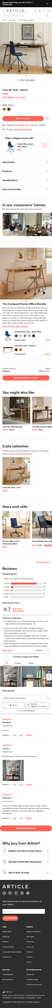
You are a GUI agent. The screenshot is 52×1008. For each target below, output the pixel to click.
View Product (20, 340)
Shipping (5, 937)
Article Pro (30, 974)
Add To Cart (23, 119)
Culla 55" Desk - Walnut (25, 346)
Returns (5, 942)
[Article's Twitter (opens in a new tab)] (22, 893)
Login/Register (7, 974)
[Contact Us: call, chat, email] (36, 11)
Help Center (6, 931)
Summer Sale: (7, 2)
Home (4, 20)
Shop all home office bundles (15, 326)
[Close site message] (47, 3)
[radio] (4, 109)
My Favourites (7, 979)
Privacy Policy (19, 995)
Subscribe (10, 918)
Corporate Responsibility (11, 952)
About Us (29, 947)
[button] (36, 11)
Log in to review (43, 562)
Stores (28, 962)
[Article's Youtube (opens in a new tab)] (28, 893)
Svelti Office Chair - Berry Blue (26, 145)
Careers (29, 957)
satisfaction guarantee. (23, 129)
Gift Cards (30, 937)
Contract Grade (32, 979)
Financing (30, 942)
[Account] (40, 11)
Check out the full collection (20, 454)
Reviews (29, 952)
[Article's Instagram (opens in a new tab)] (4, 893)
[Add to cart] (44, 145)
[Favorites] (44, 11)
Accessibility (30, 998)
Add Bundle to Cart (26, 378)
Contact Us (6, 957)
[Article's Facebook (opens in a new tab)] (16, 893)
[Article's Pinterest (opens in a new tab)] (10, 893)
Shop (39, 998)
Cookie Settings (18, 998)
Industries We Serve (33, 984)
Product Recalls (8, 947)
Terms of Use (7, 995)
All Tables (12, 20)
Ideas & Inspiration (33, 931)
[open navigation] (4, 11)
